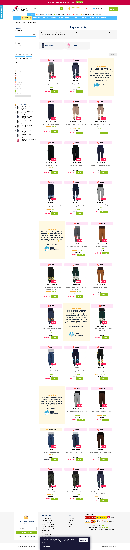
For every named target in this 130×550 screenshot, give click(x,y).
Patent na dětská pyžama (48, 524)
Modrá (19, 80)
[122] (20, 58)
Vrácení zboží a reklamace (48, 522)
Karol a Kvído (40, 14)
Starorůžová (20, 89)
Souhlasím (83, 540)
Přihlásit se (99, 8)
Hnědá (19, 78)
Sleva (69, 14)
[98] (23, 54)
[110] (30, 54)
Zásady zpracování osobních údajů (26, 536)
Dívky (18, 43)
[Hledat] (61, 8)
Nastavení (46, 546)
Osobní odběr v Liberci (47, 520)
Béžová (19, 71)
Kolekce (50, 14)
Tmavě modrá (20, 93)
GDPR (43, 532)
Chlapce (19, 45)
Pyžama (45, 18)
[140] (30, 58)
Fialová (19, 75)
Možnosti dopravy (46, 530)
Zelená (19, 91)
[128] (23, 58)
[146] (16, 62)
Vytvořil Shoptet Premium (109, 546)
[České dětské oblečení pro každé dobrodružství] (14, 22)
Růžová (19, 84)
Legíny (53, 18)
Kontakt (99, 14)
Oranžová (19, 82)
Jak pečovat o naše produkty (48, 528)
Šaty (97, 18)
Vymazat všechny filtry (23, 96)
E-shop (32, 14)
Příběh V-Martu (71, 520)
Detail (54, 92)
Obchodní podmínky (46, 536)
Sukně (92, 18)
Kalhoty (76, 18)
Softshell (36, 18)
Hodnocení (86, 14)
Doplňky (104, 18)
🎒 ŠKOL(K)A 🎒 (26, 18)
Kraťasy (84, 18)
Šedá (18, 86)
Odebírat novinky (26, 532)
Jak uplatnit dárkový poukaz (48, 526)
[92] (20, 54)
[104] (27, 54)
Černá (18, 73)
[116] (16, 58)
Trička (67, 18)
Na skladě (19, 30)
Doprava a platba (60, 14)
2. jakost (77, 14)
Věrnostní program (46, 518)
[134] (27, 58)
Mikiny (61, 18)
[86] (16, 54)
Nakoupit (80, 2)
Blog (93, 14)
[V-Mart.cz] (20, 8)
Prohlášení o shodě (46, 534)
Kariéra (69, 526)
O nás (69, 515)
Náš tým (69, 524)
